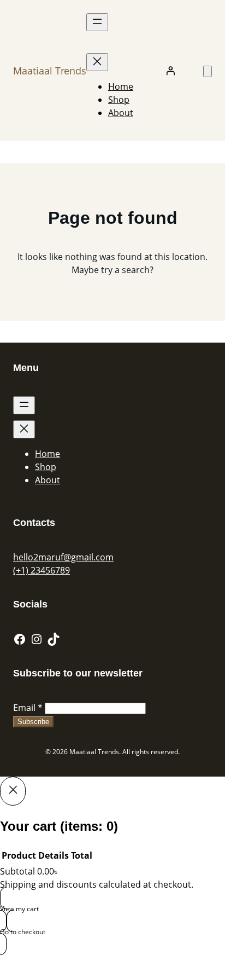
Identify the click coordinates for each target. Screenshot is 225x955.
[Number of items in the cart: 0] (207, 71)
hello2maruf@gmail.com (63, 557)
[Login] (170, 71)
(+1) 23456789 (41, 570)
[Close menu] (97, 62)
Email (28, 708)
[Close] (13, 791)
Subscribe (33, 721)
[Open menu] (97, 22)
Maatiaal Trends (49, 70)
